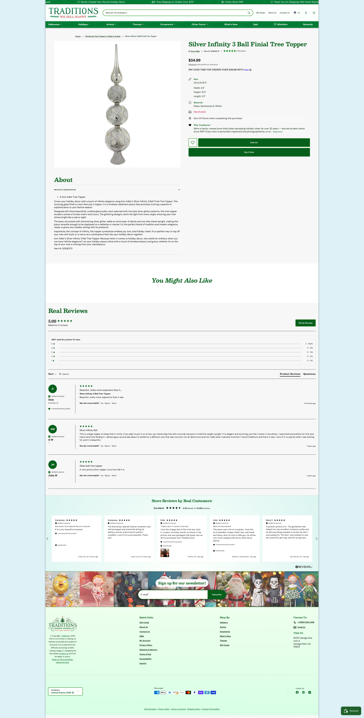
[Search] (249, 13)
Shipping (193, 64)
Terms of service (178, 709)
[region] (182, 539)
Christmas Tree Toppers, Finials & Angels (102, 36)
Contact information (211, 709)
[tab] (290, 374)
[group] (63, 321)
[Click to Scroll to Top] (359, 701)
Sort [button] (51, 373)
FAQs (141, 636)
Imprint (142, 663)
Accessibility (145, 659)
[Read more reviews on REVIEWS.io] (303, 566)
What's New (225, 636)
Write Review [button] (306, 322)
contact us (63, 653)
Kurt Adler (195, 51)
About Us (143, 627)
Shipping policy (193, 709)
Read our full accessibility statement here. (62, 661)
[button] (306, 13)
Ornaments (225, 631)
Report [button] (107, 403)
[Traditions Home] (73, 13)
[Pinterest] (303, 692)
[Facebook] (297, 692)
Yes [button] (102, 403)
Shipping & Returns (148, 649)
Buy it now (249, 152)
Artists (223, 627)
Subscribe (217, 594)
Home (78, 36)
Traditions (65, 636)
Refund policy (150, 709)
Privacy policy (164, 709)
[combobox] (178, 13)
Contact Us (144, 631)
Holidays (224, 622)
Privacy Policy (145, 645)
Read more (278, 131)
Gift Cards (144, 622)
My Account (144, 640)
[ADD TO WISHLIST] (193, 142)
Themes (223, 640)
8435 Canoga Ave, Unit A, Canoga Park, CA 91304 (302, 642)
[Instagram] (310, 692)
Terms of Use (145, 654)
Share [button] (114, 403)
